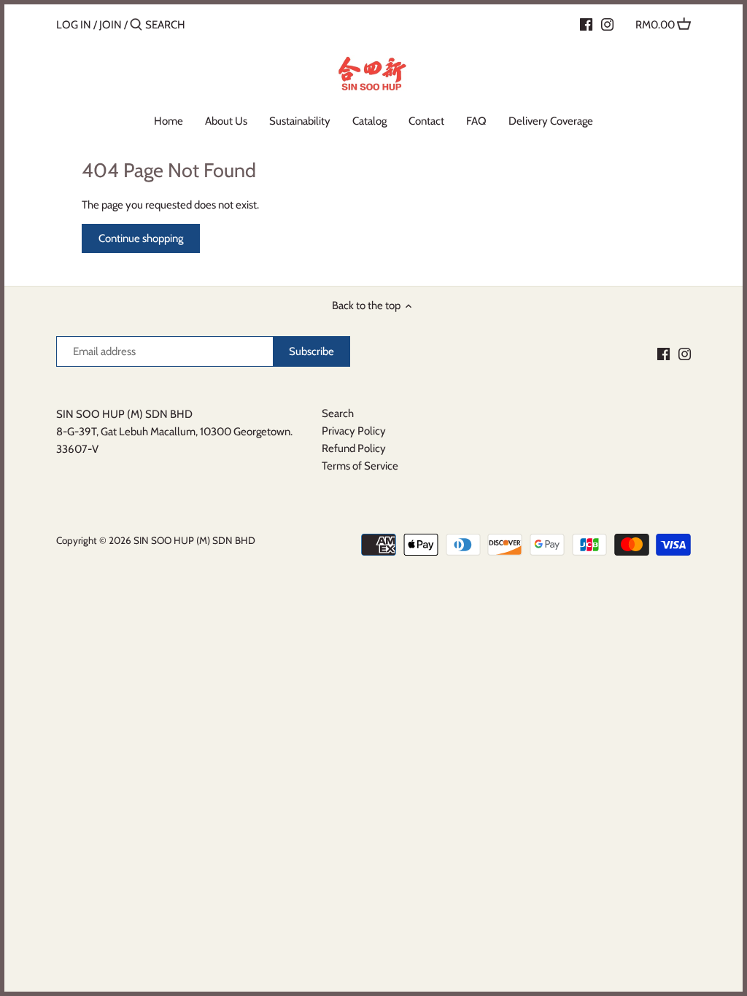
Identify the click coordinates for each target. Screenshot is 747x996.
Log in (73, 24)
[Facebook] (586, 24)
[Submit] (136, 25)
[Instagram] (607, 24)
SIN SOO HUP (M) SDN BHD (194, 540)
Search (338, 413)
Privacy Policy (354, 430)
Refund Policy (354, 448)
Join (110, 24)
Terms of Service (360, 465)
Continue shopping (140, 238)
